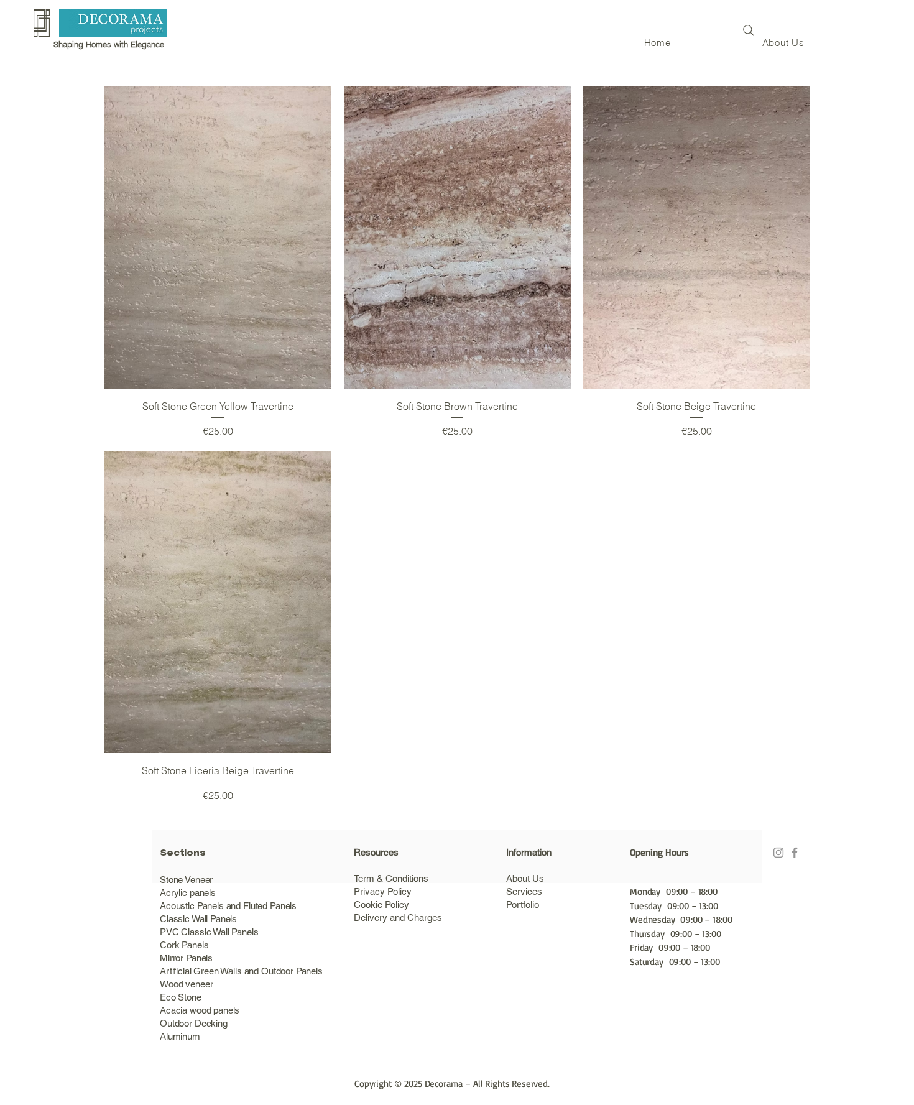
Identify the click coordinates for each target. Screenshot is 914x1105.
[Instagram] (778, 852)
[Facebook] (794, 852)
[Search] (749, 30)
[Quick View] (217, 237)
